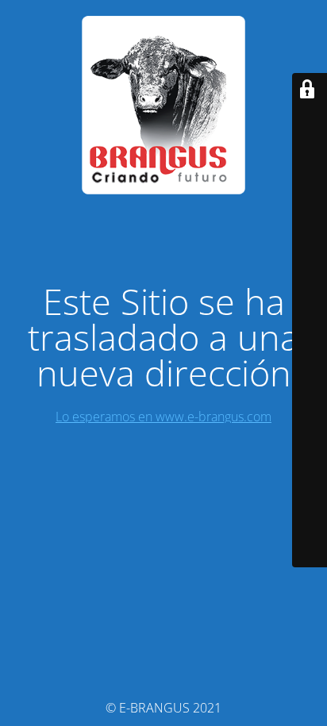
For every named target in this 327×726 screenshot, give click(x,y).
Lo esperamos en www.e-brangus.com (163, 416)
